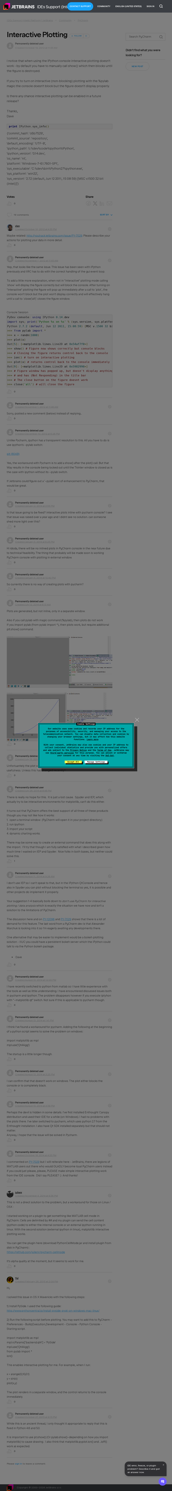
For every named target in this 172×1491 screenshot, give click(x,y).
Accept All (73, 762)
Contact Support (80, 6)
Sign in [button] (150, 6)
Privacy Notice (78, 750)
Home (19, 6)
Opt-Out (109, 755)
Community (103, 6)
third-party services (62, 753)
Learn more (92, 739)
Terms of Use (104, 750)
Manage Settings (96, 762)
